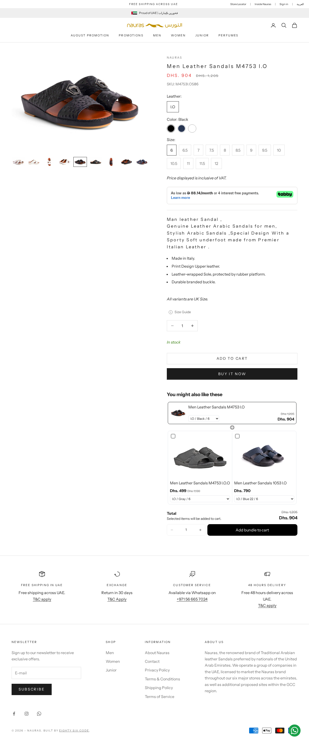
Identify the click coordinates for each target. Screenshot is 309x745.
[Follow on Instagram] (26, 713)
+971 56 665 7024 (192, 599)
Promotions (131, 35)
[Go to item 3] (49, 162)
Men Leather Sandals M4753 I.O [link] (216, 407)
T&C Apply (116, 599)
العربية (300, 4)
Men (157, 35)
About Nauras (157, 652)
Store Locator (238, 4)
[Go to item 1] (18, 162)
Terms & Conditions (162, 679)
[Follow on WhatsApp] (39, 713)
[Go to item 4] (64, 162)
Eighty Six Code (74, 730)
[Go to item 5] (80, 162)
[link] (178, 413)
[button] (172, 529)
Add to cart (232, 358)
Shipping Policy (159, 687)
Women (178, 35)
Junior (202, 35)
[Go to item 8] (126, 162)
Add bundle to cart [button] (252, 530)
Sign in (284, 4)
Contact (152, 661)
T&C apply (42, 599)
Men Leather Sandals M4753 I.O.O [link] (200, 483)
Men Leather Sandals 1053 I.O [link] (260, 483)
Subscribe (32, 689)
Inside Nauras (263, 4)
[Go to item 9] (142, 162)
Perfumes (228, 35)
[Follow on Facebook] (14, 713)
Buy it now (232, 374)
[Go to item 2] (34, 162)
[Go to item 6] (95, 162)
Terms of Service (159, 696)
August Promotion (90, 35)
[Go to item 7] (111, 162)
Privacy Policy (157, 670)
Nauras (174, 57)
